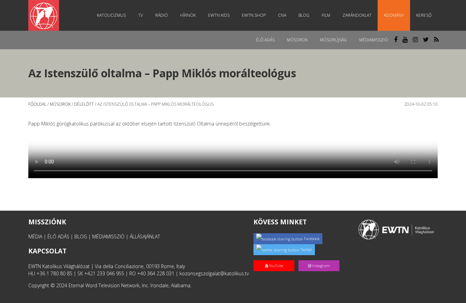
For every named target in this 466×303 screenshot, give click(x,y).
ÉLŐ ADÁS (58, 236)
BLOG (80, 236)
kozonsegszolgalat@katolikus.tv (214, 273)
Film (326, 15)
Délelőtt (84, 104)
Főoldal (37, 104)
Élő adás (265, 40)
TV (140, 15)
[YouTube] (275, 258)
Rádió (161, 15)
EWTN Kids (219, 15)
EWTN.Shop (254, 15)
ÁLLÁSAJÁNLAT (145, 236)
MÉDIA (35, 236)
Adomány (394, 15)
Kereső (424, 15)
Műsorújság (333, 40)
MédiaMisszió (373, 40)
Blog (303, 15)
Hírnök (188, 15)
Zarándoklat (357, 15)
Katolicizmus (111, 15)
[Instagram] (320, 258)
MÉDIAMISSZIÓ (108, 236)
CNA (282, 15)
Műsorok (297, 40)
